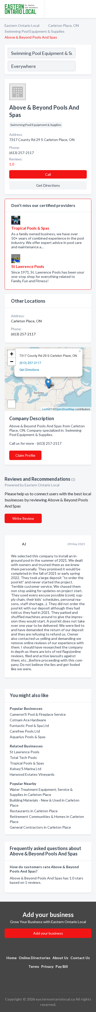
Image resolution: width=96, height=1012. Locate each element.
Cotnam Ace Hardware (28, 720)
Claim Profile (25, 455)
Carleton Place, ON (63, 25)
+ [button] (11, 354)
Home (11, 958)
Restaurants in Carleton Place (34, 811)
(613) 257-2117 (30, 362)
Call (48, 174)
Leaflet (46, 409)
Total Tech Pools (23, 757)
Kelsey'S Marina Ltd (25, 769)
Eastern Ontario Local (22, 25)
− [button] (11, 361)
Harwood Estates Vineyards (32, 774)
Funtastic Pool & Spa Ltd (29, 725)
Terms (33, 966)
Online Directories (34, 958)
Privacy (47, 966)
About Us (60, 958)
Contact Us (80, 958)
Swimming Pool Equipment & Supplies (35, 31)
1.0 (12, 164)
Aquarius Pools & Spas (28, 737)
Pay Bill (62, 966)
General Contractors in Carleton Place (40, 827)
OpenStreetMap (64, 409)
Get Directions (29, 369)
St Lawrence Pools (24, 752)
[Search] (83, 60)
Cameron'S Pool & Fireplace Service (38, 714)
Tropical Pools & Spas (27, 763)
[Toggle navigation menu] (89, 9)
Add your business (48, 933)
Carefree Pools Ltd (25, 731)
